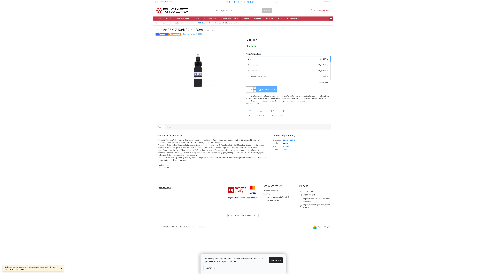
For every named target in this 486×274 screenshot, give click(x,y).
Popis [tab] (160, 127)
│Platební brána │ (234, 215)
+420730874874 (309, 195)
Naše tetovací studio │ (250, 215)
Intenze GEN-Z (289, 140)
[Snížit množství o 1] (254, 90)
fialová (286, 146)
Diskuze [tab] (170, 127)
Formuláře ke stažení (271, 200)
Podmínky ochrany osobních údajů (276, 197)
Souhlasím (276, 260)
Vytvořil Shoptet (324, 227)
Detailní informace (252, 103)
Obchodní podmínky (234, 2)
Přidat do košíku (268, 89)
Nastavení (210, 268)
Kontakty (250, 2)
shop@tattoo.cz (309, 191)
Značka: (192, 34)
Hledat (267, 10)
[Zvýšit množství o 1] (254, 88)
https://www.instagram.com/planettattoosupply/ (316, 206)
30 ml (285, 149)
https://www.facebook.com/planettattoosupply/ (316, 200)
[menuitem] (158, 18)
